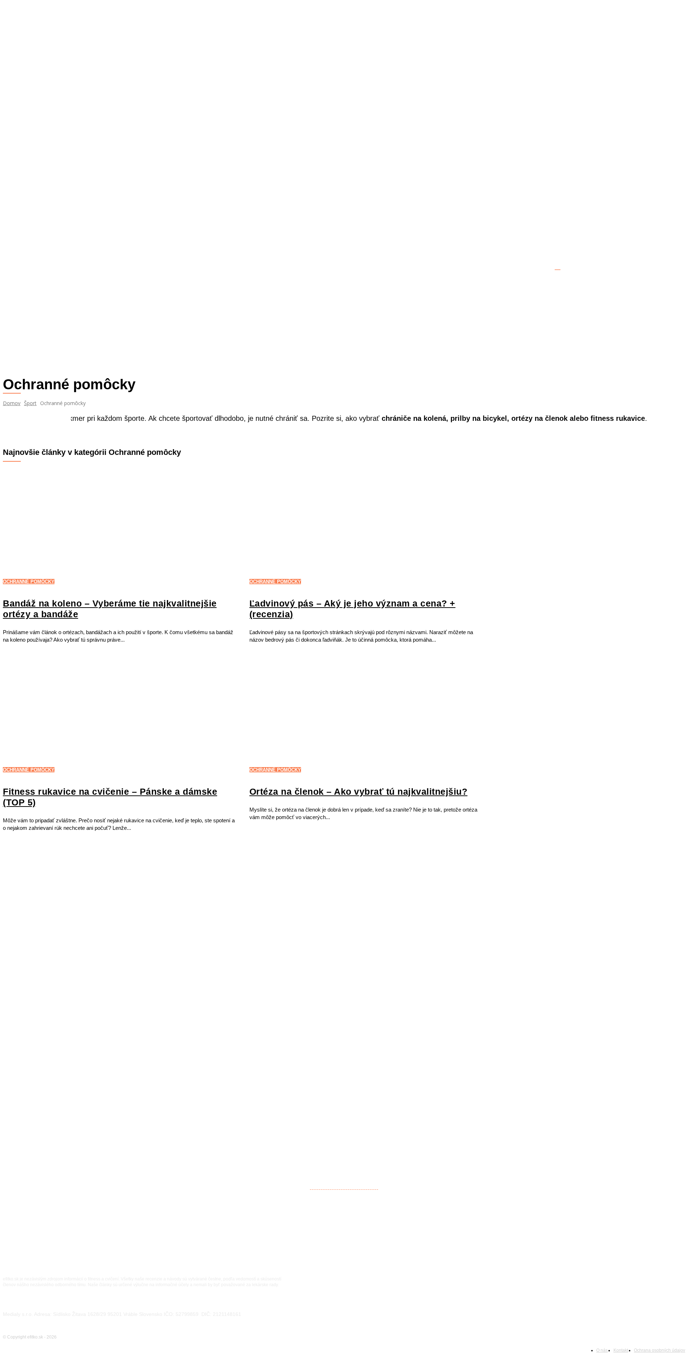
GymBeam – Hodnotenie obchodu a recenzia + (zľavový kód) (91, 900)
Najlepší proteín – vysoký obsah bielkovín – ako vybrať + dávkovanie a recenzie (116, 948)
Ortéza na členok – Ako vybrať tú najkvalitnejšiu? (358, 791)
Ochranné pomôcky (28, 581)
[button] (676, 265)
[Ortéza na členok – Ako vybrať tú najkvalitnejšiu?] (365, 714)
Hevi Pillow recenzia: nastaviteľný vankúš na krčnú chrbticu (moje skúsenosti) (114, 1179)
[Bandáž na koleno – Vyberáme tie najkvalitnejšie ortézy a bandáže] (119, 526)
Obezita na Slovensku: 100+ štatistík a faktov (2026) (78, 1003)
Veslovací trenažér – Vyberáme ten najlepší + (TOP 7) (79, 924)
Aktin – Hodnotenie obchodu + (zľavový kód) (69, 972)
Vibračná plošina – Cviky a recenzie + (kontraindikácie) (83, 1076)
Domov (11, 403)
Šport (30, 403)
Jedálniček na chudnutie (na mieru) (56, 1051)
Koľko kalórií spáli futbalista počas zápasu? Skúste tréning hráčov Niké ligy (111, 1027)
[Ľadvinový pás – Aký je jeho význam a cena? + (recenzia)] (365, 526)
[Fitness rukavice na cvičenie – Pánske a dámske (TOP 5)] (119, 714)
